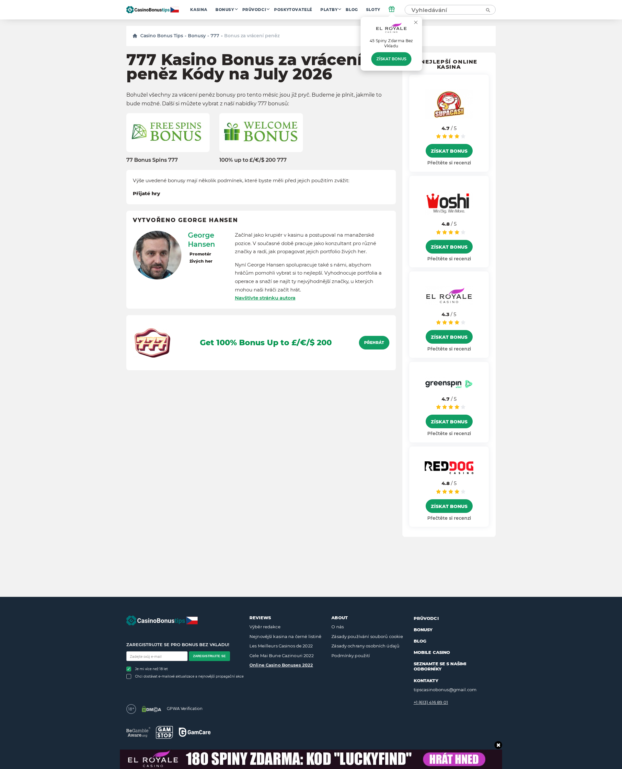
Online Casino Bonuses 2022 (281, 665)
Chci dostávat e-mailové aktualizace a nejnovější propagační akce (189, 676)
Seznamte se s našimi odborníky (440, 666)
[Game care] (195, 732)
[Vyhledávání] (487, 10)
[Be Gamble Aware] (138, 732)
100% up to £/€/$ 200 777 (253, 160)
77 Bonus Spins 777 (152, 160)
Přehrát (374, 342)
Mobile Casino (432, 652)
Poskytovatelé (293, 9)
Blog (352, 9)
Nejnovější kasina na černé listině (285, 636)
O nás (337, 626)
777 (215, 36)
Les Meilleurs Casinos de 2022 (281, 645)
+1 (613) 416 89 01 (431, 702)
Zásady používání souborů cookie (367, 636)
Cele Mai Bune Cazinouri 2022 (281, 655)
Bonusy (224, 9)
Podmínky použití (350, 655)
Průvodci (254, 9)
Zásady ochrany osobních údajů (365, 645)
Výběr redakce (265, 626)
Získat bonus (391, 59)
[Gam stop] (164, 732)
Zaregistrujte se (209, 656)
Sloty (373, 9)
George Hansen (201, 239)
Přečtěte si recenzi (449, 163)
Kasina (198, 9)
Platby (329, 9)
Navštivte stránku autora (265, 298)
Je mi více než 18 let (151, 669)
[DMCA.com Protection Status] (151, 709)
